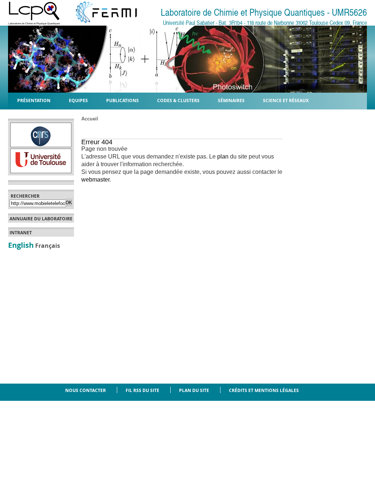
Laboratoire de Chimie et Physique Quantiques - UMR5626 (264, 13)
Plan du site (194, 390)
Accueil (89, 119)
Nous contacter (85, 390)
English (21, 245)
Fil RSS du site (142, 390)
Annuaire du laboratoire (41, 219)
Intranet (21, 233)
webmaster (95, 179)
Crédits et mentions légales (264, 390)
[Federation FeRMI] (100, 23)
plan (223, 156)
